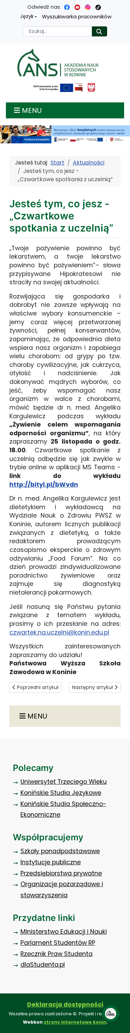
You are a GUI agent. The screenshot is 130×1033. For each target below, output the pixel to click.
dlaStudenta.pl (42, 964)
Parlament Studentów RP (57, 943)
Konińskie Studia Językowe (60, 793)
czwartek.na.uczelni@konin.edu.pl (59, 632)
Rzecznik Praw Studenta (56, 954)
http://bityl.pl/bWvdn (43, 484)
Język (27, 16)
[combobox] (57, 31)
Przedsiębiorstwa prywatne (61, 873)
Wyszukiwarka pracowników (77, 16)
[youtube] (77, 6)
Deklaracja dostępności (65, 1004)
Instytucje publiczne (50, 862)
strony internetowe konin (75, 1022)
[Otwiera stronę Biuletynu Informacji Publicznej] (78, 88)
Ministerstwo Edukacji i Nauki (63, 931)
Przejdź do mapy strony (5, 5)
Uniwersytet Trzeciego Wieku (63, 782)
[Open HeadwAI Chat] (110, 1013)
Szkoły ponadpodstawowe (60, 851)
